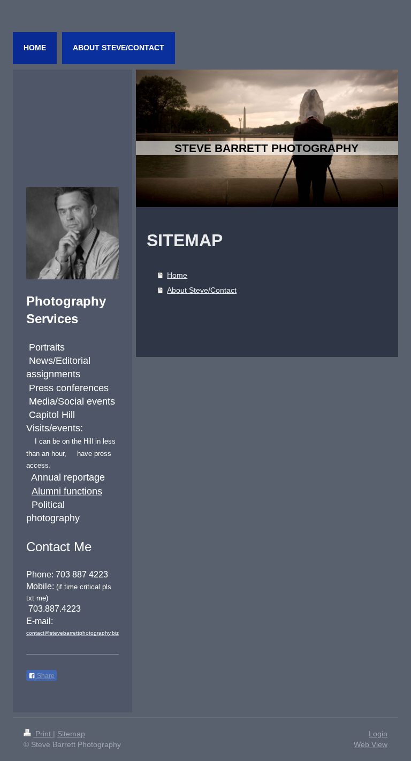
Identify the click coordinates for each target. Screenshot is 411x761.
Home (177, 275)
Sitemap (71, 733)
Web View (370, 744)
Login (378, 733)
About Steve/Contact (202, 290)
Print (43, 733)
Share (45, 676)
